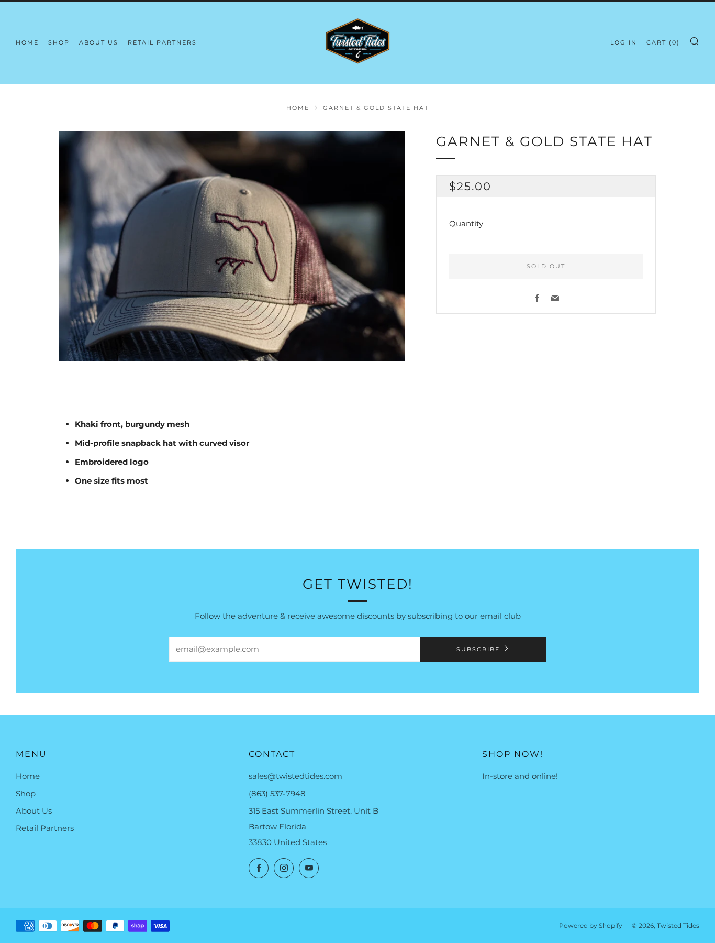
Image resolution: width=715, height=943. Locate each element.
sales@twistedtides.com (295, 776)
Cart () (663, 42)
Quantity (466, 223)
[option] (232, 246)
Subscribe (478, 649)
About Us (98, 42)
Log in (623, 42)
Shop (59, 42)
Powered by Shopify (590, 925)
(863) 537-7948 (277, 793)
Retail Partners (162, 42)
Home (27, 42)
